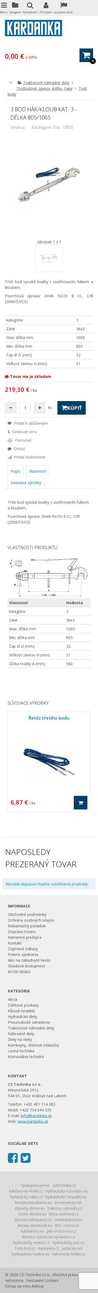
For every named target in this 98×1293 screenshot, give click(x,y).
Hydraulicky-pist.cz (68, 1242)
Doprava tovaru (22, 931)
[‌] (13, 1157)
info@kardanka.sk (36, 1115)
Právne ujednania (23, 954)
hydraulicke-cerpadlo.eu (66, 1196)
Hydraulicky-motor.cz (31, 1242)
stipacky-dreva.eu (29, 1208)
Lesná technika (21, 1050)
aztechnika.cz (64, 1185)
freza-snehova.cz (64, 1213)
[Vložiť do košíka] (80, 802)
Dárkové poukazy (23, 1005)
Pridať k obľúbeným (30, 423)
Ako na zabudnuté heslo (29, 960)
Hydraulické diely (22, 1016)
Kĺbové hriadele (21, 1010)
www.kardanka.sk (33, 1121)
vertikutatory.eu (68, 1219)
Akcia (12, 999)
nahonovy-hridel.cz (68, 1254)
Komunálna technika (26, 1056)
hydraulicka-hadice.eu (31, 1254)
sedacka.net (72, 1248)
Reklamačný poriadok (27, 925)
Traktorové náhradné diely (46, 82)
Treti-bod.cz (24, 1248)
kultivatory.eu (32, 1231)
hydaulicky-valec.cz (26, 1196)
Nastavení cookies (42, 1280)
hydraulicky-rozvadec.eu (67, 1191)
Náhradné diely (21, 1033)
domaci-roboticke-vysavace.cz (48, 1236)
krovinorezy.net (68, 1202)
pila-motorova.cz (61, 1231)
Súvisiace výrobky (26, 482)
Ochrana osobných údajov (31, 920)
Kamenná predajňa (25, 937)
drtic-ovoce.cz (66, 1225)
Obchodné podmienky (27, 914)
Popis (15, 471)
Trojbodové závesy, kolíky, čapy (44, 88)
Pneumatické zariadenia (29, 1022)
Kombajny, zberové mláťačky (33, 1045)
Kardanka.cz (48, 1248)
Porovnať (22, 440)
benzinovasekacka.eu (33, 1202)
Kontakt (15, 943)
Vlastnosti (37, 471)
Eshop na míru (17, 1286)
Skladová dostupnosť (26, 965)
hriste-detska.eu (32, 1213)
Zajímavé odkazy (23, 948)
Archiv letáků (19, 971)
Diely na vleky (20, 1039)
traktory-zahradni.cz (64, 1208)
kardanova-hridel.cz (26, 1191)
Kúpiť (74, 408)
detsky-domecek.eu (35, 1225)
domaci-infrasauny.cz (33, 1219)
